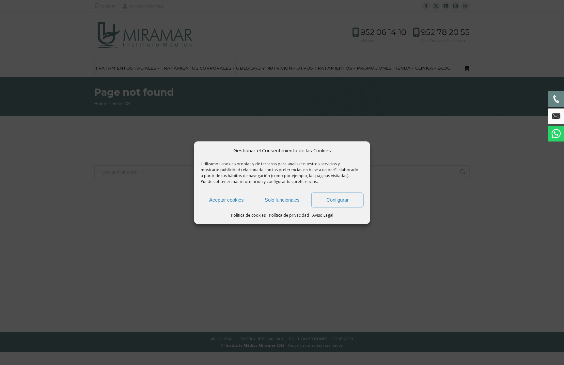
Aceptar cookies (226, 200)
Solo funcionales (282, 200)
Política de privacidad (289, 215)
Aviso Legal (322, 215)
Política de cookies (248, 215)
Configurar (337, 200)
